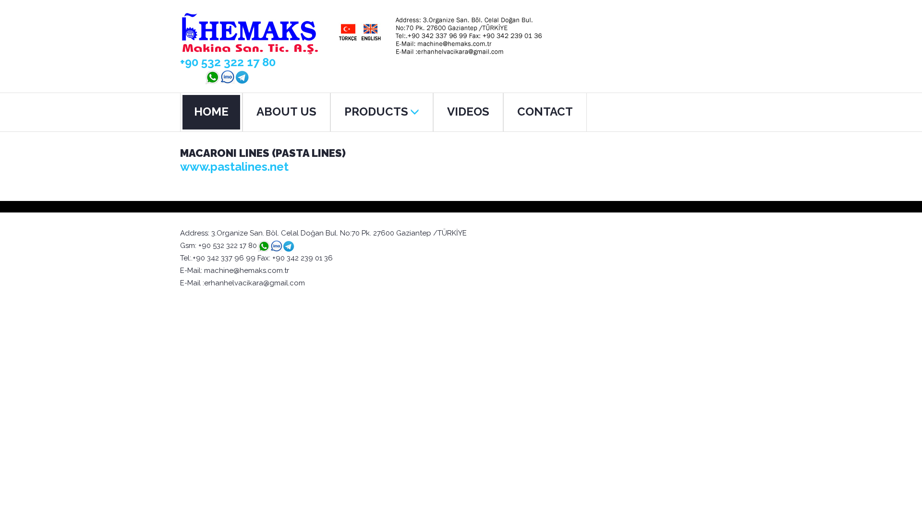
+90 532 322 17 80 (228, 62)
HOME (211, 111)
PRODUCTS (376, 111)
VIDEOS (468, 111)
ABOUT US (286, 111)
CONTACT (545, 111)
